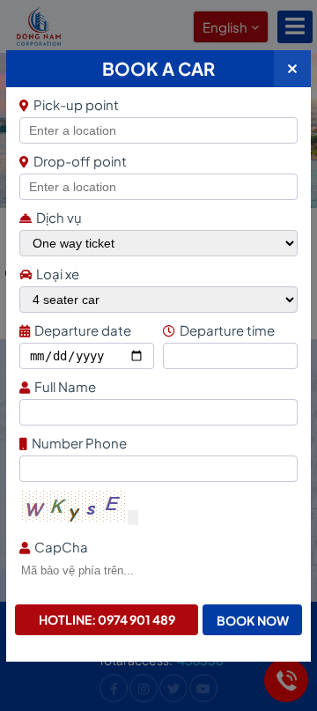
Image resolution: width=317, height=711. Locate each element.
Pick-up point (76, 104)
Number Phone (79, 442)
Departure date (82, 330)
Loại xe (57, 273)
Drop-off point (80, 160)
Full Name (65, 386)
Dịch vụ (59, 217)
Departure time (227, 330)
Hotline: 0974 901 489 (107, 619)
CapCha (61, 546)
